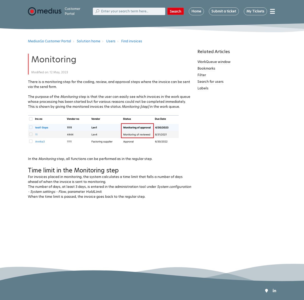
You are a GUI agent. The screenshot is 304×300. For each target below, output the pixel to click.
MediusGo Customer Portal (49, 41)
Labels (202, 88)
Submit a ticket (224, 11)
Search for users (210, 81)
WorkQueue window (214, 61)
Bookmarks (206, 68)
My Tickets (255, 11)
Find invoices (131, 41)
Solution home (88, 41)
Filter (201, 75)
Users (110, 41)
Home (196, 11)
